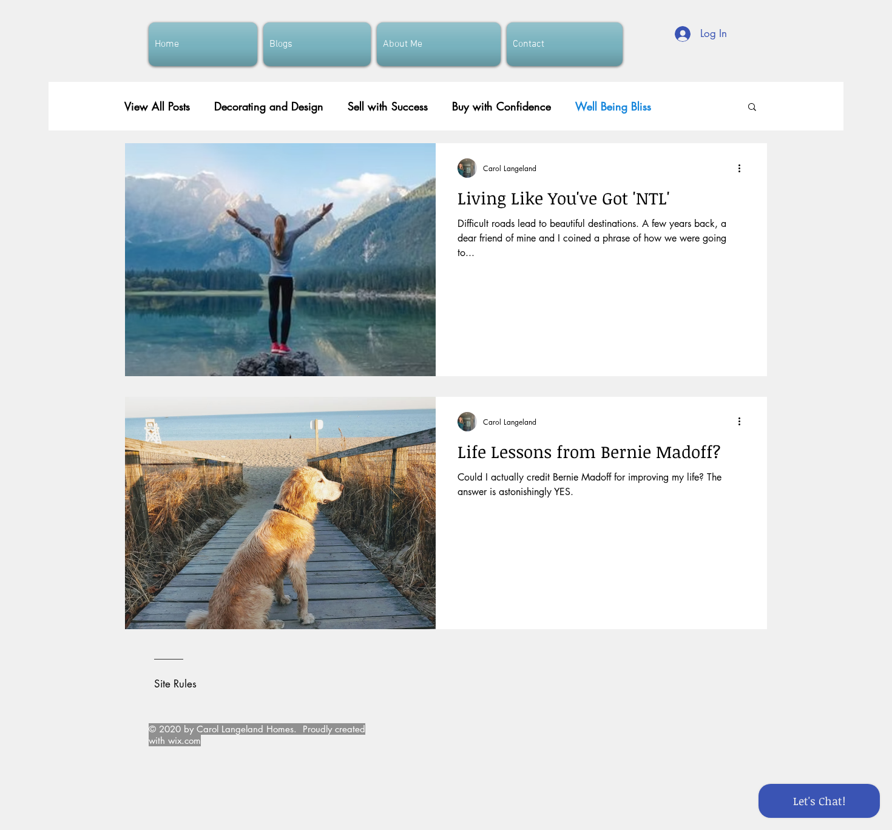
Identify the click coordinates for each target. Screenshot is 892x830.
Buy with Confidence (501, 106)
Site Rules (175, 683)
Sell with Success (388, 106)
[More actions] (743, 168)
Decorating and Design (268, 106)
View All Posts (157, 106)
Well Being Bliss (613, 106)
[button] (752, 107)
